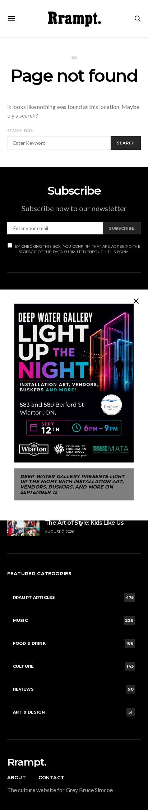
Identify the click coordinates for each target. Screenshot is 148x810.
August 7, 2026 (60, 531)
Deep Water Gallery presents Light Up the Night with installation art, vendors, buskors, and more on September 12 (72, 484)
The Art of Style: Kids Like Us (84, 522)
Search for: (20, 130)
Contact (51, 777)
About (16, 777)
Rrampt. (26, 762)
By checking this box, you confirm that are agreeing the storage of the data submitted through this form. (77, 249)
